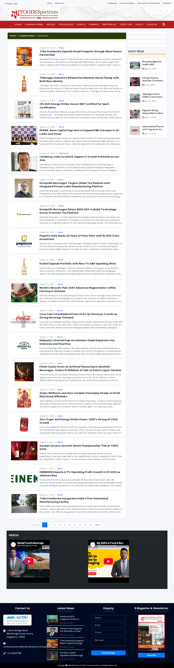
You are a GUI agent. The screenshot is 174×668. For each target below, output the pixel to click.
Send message (108, 653)
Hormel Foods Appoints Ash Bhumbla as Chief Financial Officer (71, 631)
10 (90, 524)
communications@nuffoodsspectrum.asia (24, 646)
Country (152, 24)
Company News (34, 24)
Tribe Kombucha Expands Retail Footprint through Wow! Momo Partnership (81, 53)
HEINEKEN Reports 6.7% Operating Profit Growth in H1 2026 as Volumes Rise (80, 474)
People (50, 24)
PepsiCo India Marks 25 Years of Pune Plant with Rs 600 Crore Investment (79, 237)
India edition (86, 3)
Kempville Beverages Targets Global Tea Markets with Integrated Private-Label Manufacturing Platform (75, 185)
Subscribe (151, 655)
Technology (66, 24)
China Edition (99, 3)
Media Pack (59, 3)
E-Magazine (112, 3)
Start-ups (126, 24)
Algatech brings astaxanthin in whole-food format (153, 112)
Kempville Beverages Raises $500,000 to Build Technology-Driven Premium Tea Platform (78, 211)
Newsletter (167, 3)
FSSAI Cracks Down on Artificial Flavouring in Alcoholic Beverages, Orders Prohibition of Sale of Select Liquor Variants (80, 368)
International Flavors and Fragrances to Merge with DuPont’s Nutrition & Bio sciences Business (153, 128)
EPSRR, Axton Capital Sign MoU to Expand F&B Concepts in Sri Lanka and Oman (79, 132)
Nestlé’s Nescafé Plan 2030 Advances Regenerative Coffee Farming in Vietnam (78, 289)
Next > (98, 524)
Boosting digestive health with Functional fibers (151, 63)
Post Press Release (127, 3)
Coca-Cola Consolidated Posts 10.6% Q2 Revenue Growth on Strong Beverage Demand (78, 316)
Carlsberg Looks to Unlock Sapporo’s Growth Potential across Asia (79, 158)
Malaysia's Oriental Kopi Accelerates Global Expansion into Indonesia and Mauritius (77, 342)
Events (81, 24)
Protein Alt (109, 24)
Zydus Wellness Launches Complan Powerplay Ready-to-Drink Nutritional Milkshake (80, 395)
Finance (94, 24)
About (49, 3)
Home (18, 24)
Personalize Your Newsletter (148, 3)
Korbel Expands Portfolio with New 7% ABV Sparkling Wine (78, 263)
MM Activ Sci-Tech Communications (86, 665)
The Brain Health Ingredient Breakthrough (71, 654)
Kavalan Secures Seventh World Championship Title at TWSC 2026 (79, 447)
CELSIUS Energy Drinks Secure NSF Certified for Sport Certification (74, 106)
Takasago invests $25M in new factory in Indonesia (152, 95)
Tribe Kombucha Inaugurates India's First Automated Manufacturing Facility (74, 500)
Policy (139, 24)
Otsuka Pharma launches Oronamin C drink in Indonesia (153, 79)
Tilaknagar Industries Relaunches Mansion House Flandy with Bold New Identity (79, 79)
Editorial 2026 (72, 3)
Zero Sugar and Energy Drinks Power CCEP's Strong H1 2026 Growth (79, 421)
